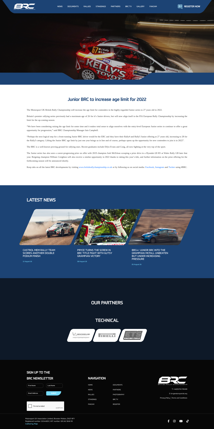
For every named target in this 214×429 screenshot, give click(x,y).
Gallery (141, 6)
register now (192, 6)
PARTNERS (115, 6)
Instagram (159, 167)
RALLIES (87, 6)
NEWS (60, 6)
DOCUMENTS (73, 6)
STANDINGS (101, 6)
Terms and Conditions (179, 398)
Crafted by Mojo (31, 424)
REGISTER (116, 404)
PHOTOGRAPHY (118, 394)
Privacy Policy (165, 398)
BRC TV (128, 6)
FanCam (153, 6)
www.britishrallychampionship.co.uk (95, 167)
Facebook (149, 167)
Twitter (172, 167)
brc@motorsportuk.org (179, 393)
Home (90, 385)
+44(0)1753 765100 (180, 389)
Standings (92, 399)
